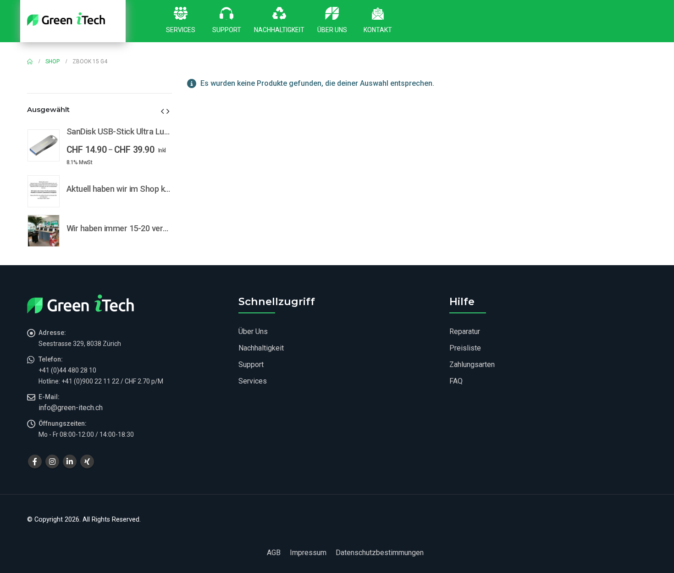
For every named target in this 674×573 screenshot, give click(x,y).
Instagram (52, 461)
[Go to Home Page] (30, 61)
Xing (87, 461)
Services (180, 29)
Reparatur (464, 331)
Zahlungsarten (472, 364)
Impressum (308, 552)
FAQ (456, 381)
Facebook (35, 461)
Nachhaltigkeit (279, 29)
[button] (162, 111)
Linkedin (70, 461)
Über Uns (332, 29)
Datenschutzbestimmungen (380, 552)
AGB (274, 552)
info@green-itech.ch (71, 407)
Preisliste (465, 348)
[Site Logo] (66, 19)
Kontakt (378, 29)
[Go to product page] (44, 145)
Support (226, 29)
